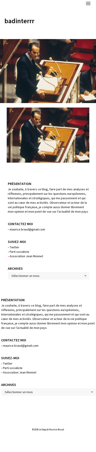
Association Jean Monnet (25, 256)
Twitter (13, 247)
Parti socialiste (18, 252)
